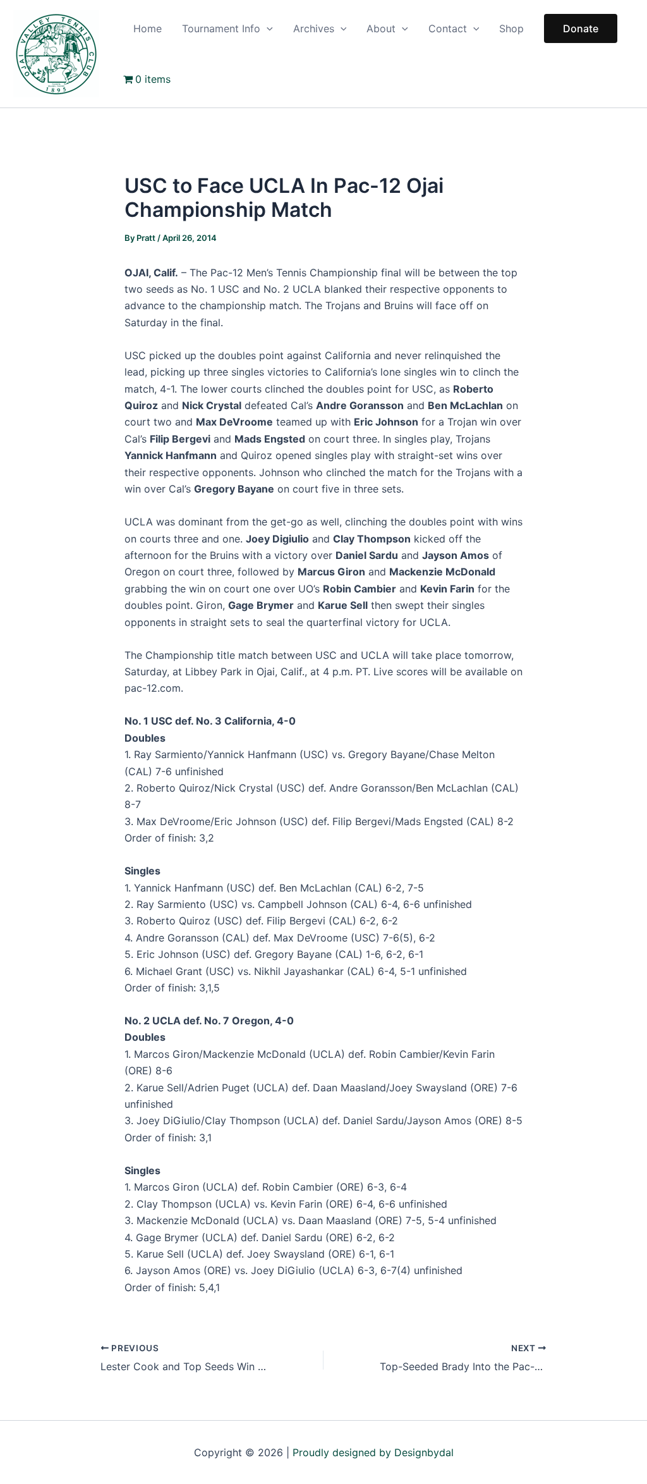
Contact (447, 28)
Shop (511, 28)
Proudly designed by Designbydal (373, 1452)
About (381, 28)
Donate (580, 28)
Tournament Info (221, 28)
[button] (266, 28)
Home (147, 28)
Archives (313, 28)
